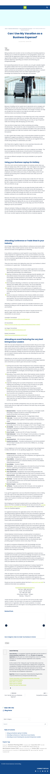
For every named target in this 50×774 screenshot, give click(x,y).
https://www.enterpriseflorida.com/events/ (16, 335)
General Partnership (13, 746)
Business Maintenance (13, 28)
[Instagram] (40, 771)
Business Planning (15, 745)
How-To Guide (24, 746)
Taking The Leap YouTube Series (17, 685)
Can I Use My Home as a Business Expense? (13, 695)
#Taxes (7, 49)
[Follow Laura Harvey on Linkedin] (10, 688)
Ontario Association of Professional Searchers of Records (24, 678)
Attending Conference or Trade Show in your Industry (21, 735)
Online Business (27, 748)
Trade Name (6, 751)
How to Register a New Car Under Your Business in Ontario (20, 637)
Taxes (7, 643)
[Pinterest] (45, 771)
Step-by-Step (34, 750)
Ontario (35, 748)
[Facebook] (36, 771)
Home (6, 28)
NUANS (21, 748)
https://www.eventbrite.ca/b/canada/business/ (17, 319)
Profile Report (43, 748)
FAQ (42, 744)
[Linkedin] (47, 771)
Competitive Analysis (41, 694)
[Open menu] (25, 7)
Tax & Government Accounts (25, 28)
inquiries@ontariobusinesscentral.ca (25, 587)
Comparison (26, 744)
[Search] (45, 724)
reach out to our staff (37, 582)
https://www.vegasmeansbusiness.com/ (15, 330)
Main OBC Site (9, 708)
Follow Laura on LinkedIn (15, 683)
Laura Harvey (22, 41)
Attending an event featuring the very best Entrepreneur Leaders (24, 737)
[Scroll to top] (47, 766)
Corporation (35, 745)
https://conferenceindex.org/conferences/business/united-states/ (22, 324)
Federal (5, 746)
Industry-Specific (34, 746)
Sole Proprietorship (24, 750)
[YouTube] (43, 771)
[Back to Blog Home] (25, 759)
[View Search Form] (47, 7)
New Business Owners (11, 748)
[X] (38, 771)
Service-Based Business (8, 750)
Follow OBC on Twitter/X (15, 681)
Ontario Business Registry (16, 680)
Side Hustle (16, 750)
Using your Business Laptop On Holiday (17, 733)
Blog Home (8, 710)
